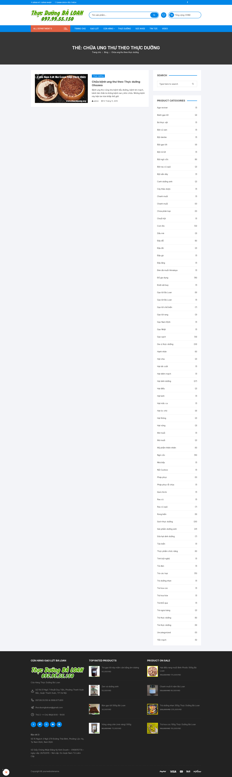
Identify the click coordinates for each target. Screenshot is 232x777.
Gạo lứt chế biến (164, 307)
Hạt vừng (161, 425)
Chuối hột (161, 218)
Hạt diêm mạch (164, 373)
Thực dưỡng (124, 28)
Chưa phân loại (164, 211)
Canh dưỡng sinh (164, 181)
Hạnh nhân (162, 351)
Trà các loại (162, 573)
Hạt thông (161, 418)
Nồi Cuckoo (162, 470)
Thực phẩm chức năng (167, 551)
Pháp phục (162, 477)
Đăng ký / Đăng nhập (42, 2)
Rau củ (160, 499)
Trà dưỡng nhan (164, 580)
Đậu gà (160, 255)
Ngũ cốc (161, 455)
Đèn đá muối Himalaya (167, 270)
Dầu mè (160, 233)
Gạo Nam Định (163, 322)
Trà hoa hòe (162, 595)
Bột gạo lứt (162, 144)
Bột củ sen (162, 129)
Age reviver (162, 107)
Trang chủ (80, 28)
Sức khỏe (140, 28)
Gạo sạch (161, 336)
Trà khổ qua (162, 603)
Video (165, 28)
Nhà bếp (161, 462)
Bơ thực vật (162, 122)
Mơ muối (161, 433)
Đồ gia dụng (162, 277)
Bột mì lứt (161, 152)
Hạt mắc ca (162, 403)
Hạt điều (161, 388)
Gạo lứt (94, 28)
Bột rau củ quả (164, 166)
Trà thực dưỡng (164, 617)
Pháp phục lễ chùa (165, 484)
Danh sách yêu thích (66, 2)
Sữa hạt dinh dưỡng (166, 536)
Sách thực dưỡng (165, 521)
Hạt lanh (160, 396)
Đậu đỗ (160, 240)
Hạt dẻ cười (162, 366)
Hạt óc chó (162, 410)
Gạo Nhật (161, 329)
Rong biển (161, 514)
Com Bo (161, 226)
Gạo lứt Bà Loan (164, 292)
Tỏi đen (160, 566)
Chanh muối (162, 196)
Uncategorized (164, 632)
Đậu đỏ (160, 248)
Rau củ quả (162, 507)
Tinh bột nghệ (163, 558)
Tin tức (153, 28)
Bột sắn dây (162, 174)
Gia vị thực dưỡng (165, 344)
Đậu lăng (161, 263)
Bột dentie (162, 137)
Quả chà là (162, 492)
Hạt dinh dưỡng (164, 381)
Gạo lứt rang (162, 314)
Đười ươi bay (162, 285)
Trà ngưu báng (163, 610)
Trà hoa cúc (162, 588)
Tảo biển (161, 543)
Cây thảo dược (164, 189)
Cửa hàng (108, 28)
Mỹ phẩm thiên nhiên (166, 447)
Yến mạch (161, 640)
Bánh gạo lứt (162, 115)
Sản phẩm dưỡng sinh (167, 529)
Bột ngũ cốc (162, 159)
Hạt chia (161, 359)
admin (96, 101)
